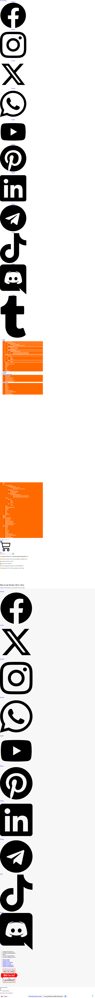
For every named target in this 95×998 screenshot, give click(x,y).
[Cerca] (13, 554)
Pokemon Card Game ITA (15, 344)
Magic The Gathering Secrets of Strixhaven (21, 353)
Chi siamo (5, 371)
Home (4, 339)
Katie (11, 356)
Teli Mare (7, 365)
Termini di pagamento (9, 381)
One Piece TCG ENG (14, 347)
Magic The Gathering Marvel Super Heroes (21, 352)
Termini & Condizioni (9, 377)
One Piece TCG (10, 346)
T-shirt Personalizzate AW (10, 363)
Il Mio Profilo (5, 382)
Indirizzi (6, 389)
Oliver (11, 358)
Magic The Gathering (12, 350)
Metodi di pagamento (9, 390)
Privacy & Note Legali (7, 374)
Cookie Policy (7, 376)
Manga (6, 366)
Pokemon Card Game (12, 343)
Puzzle (6, 369)
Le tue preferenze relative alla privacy (53, 996)
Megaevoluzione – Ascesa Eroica (19, 345)
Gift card (6, 388)
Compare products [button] (5, 990)
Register (6, 383)
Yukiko (11, 361)
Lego (6, 368)
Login (6, 384)
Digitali (9, 355)
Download (7, 387)
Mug (6, 367)
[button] (21, 438)
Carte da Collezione (8, 341)
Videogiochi (7, 370)
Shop (4, 340)
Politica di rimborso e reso (10, 380)
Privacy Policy (8, 375)
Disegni (6, 354)
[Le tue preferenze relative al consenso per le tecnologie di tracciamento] (93, 996)
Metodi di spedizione (9, 378)
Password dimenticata (9, 537)
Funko (6, 362)
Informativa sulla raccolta (35, 996)
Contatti (4, 373)
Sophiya (11, 359)
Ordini (6, 385)
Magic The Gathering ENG (15, 351)
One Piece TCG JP (13, 348)
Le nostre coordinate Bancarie (10, 391)
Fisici (9, 360)
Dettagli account (8, 392)
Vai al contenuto (3, 0)
